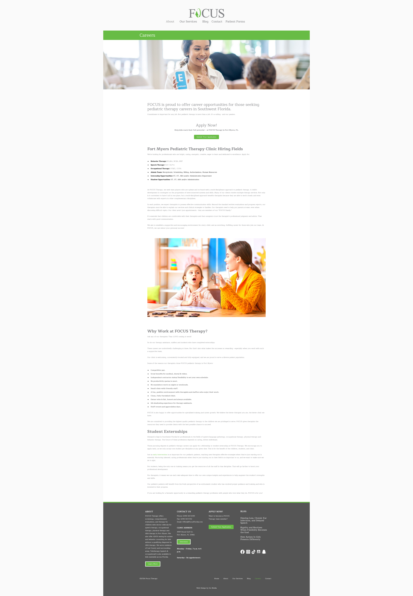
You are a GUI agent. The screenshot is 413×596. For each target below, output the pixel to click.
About (170, 21)
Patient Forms (235, 21)
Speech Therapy (157, 165)
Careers (258, 578)
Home (216, 578)
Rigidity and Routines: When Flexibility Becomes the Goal (253, 530)
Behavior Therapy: (159, 161)
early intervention (160, 454)
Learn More (153, 564)
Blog (205, 21)
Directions (184, 541)
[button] (206, 137)
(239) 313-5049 (189, 516)
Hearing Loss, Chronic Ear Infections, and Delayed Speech (253, 520)
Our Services (188, 21)
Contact (217, 21)
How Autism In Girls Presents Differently (250, 538)
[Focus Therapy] (206, 13)
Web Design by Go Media (206, 588)
